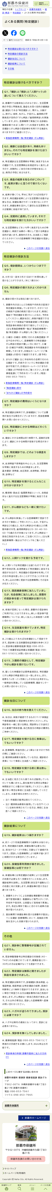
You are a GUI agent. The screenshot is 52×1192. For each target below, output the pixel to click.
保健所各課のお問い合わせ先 (26, 1159)
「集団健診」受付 (13, 388)
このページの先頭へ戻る (38, 248)
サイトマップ (10, 1169)
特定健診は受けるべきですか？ (23, 49)
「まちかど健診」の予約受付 (19, 393)
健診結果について (16, 64)
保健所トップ (6, 1185)
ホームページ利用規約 (15, 1173)
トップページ (20, 9)
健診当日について (16, 59)
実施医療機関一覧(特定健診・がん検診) (25, 138)
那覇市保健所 (35, 9)
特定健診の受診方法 (18, 54)
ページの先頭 (45, 1185)
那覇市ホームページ (35, 1118)
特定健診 (17, 13)
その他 (11, 69)
